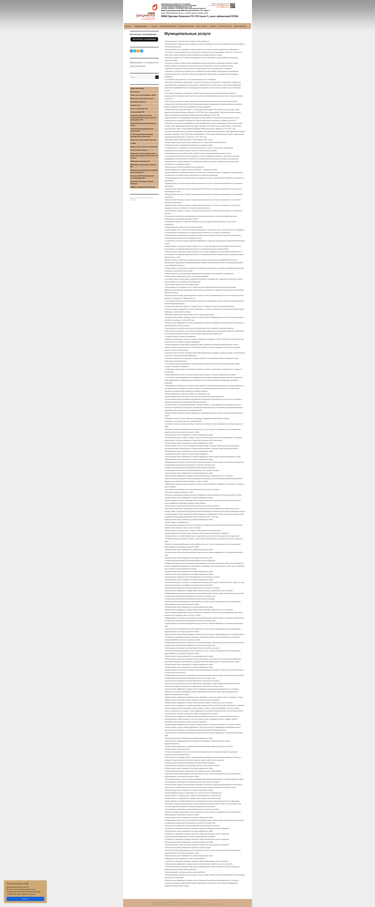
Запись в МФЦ (201, 26)
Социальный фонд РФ (137, 112)
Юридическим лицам (186, 26)
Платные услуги (135, 105)
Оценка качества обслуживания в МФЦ (142, 95)
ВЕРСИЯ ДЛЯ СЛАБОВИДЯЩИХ (144, 39)
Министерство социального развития (142, 98)
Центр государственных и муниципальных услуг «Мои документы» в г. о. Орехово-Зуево (176, 902)
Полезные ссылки (225, 26)
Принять (25, 899)
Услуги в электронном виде (138, 109)
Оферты (214, 26)
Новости (154, 26)
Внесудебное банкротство (138, 102)
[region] (25, 891)
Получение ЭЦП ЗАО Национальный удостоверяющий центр (142, 177)
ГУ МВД (133, 143)
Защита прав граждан (137, 88)
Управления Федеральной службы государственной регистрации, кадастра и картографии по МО (143, 117)
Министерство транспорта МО (140, 161)
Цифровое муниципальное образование (142, 187)
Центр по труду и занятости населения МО (143, 147)
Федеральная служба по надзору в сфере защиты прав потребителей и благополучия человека (144, 155)
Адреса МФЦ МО (240, 26)
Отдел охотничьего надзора (138, 150)
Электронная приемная (168, 26)
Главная (128, 26)
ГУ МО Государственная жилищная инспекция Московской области (141, 135)
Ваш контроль (134, 92)
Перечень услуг (141, 26)
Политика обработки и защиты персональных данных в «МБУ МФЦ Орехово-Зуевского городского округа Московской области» (187, 904)
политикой (31, 894)
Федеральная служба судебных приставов (143, 140)
